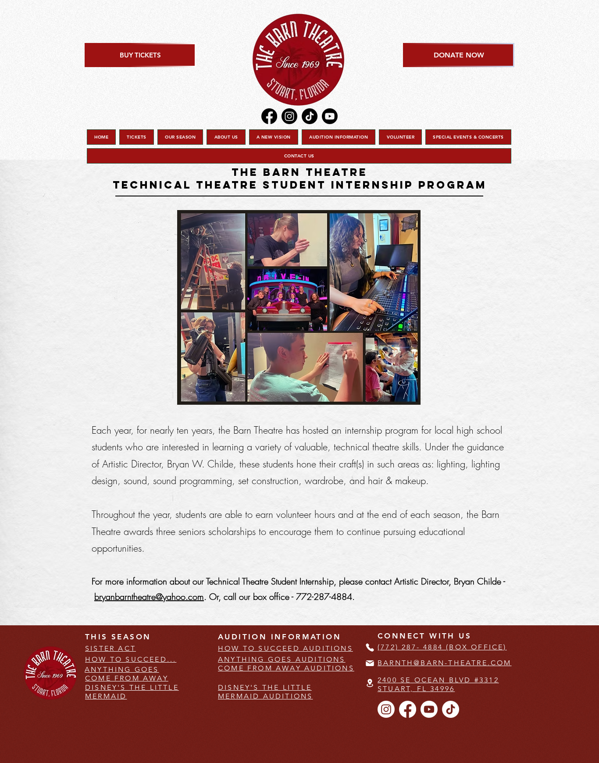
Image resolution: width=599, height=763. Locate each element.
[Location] (369, 683)
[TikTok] (309, 116)
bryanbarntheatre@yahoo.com (149, 597)
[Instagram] (289, 116)
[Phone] (369, 647)
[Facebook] (269, 116)
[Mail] (369, 663)
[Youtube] (330, 116)
